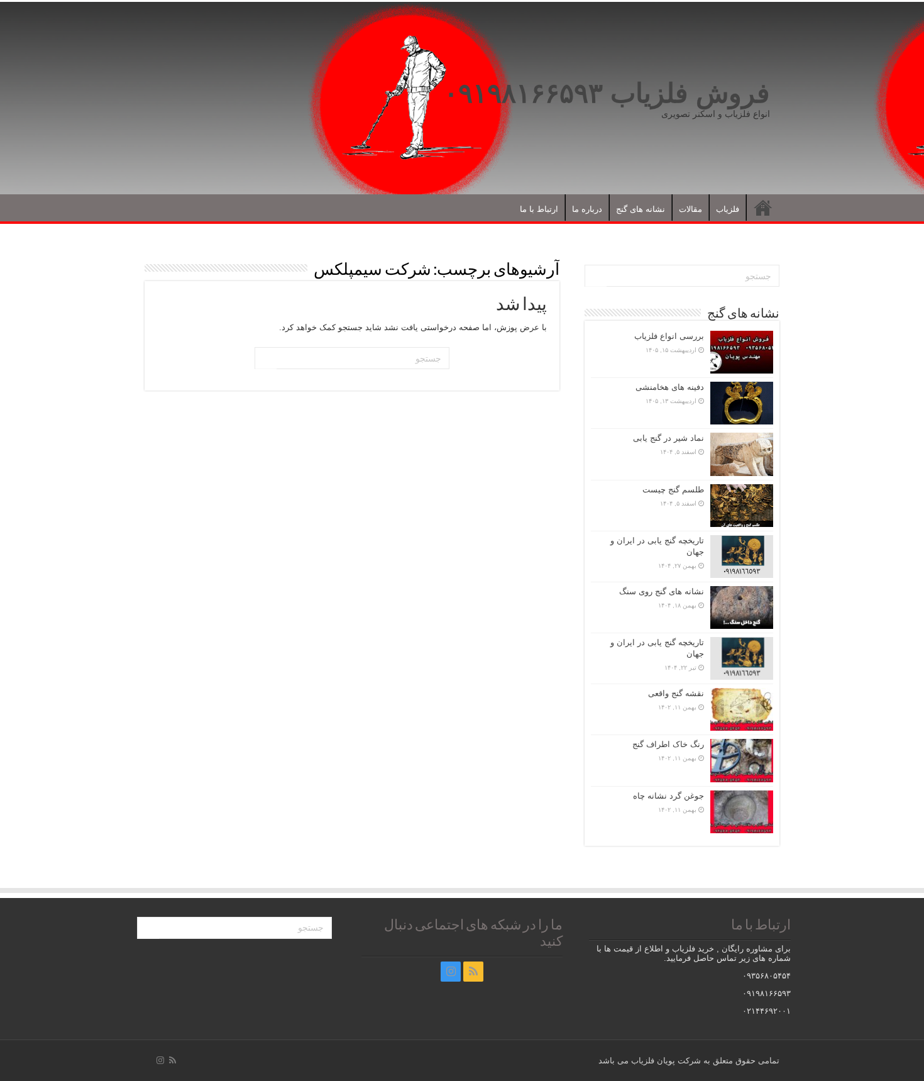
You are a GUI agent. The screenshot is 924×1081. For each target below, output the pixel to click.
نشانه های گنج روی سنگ (661, 591)
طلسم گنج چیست (673, 489)
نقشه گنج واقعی (676, 693)
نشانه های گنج (640, 209)
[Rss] (473, 972)
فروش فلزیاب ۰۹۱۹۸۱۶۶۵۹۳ (607, 93)
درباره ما (587, 209)
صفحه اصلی (763, 207)
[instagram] (451, 972)
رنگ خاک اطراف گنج (668, 744)
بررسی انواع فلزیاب (669, 336)
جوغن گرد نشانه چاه (668, 796)
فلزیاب (727, 209)
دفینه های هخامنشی (669, 387)
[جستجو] (266, 358)
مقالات (690, 209)
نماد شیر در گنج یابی (668, 438)
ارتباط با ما (539, 209)
